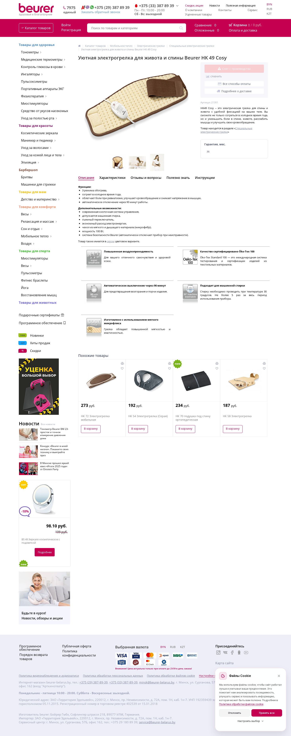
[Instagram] (218, 653)
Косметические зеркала (39, 133)
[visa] (121, 655)
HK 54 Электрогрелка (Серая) (148, 416)
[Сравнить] (122, 363)
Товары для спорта (34, 251)
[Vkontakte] (225, 653)
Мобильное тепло (35, 236)
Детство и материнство (39, 199)
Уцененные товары (198, 14)
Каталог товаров (37, 28)
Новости (214, 5)
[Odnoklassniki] (239, 653)
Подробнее (45, 552)
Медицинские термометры (41, 59)
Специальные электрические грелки (226, 130)
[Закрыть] (279, 676)
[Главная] (79, 46)
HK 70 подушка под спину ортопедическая (193, 418)
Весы (25, 214)
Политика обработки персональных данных (113, 676)
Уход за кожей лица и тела (41, 155)
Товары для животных (37, 302)
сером (110, 241)
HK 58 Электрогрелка (237, 416)
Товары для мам (32, 192)
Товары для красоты (36, 126)
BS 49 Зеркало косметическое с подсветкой (41, 541)
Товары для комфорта (37, 207)
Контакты (224, 10)
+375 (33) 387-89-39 (123, 682)
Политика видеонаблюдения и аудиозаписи (49, 676)
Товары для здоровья (36, 45)
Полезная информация (241, 5)
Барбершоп (28, 170)
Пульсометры (31, 273)
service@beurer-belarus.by (157, 722)
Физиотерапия (32, 96)
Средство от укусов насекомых (44, 111)
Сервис (252, 10)
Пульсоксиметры (34, 81)
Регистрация (71, 30)
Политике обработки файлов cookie (241, 704)
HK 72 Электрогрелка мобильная (95, 418)
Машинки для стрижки (38, 184)
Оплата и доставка (243, 30)
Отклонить (234, 712)
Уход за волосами (34, 148)
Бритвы (26, 177)
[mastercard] (149, 662)
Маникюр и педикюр (37, 140)
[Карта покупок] (121, 662)
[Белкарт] (163, 662)
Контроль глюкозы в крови (42, 67)
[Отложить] (122, 368)
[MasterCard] (149, 655)
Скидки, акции (194, 5)
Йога (25, 288)
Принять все (267, 712)
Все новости (48, 424)
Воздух (26, 243)
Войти (66, 25)
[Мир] (177, 655)
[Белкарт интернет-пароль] (192, 655)
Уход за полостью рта (37, 118)
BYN (269, 4)
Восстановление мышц (39, 295)
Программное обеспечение (41, 323)
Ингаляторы (30, 74)
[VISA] (135, 655)
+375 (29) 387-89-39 (93, 682)
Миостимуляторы (34, 103)
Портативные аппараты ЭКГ (42, 89)
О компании (193, 10)
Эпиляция (28, 162)
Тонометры (30, 52)
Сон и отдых (30, 229)
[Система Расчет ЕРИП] (163, 655)
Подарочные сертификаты (39, 315)
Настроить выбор (249, 721)
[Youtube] (246, 653)
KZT (269, 13)
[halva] (135, 662)
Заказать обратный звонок (100, 12)
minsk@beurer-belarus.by (156, 682)
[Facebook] (232, 653)
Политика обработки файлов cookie (171, 676)
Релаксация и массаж (37, 221)
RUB (269, 9)
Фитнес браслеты (34, 280)
